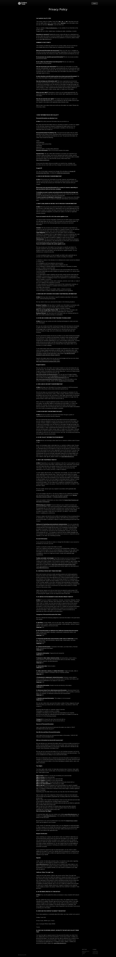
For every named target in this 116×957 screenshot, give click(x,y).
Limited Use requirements (63, 173)
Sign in (94, 3)
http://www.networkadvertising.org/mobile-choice (49, 379)
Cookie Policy (95, 951)
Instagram (84, 952)
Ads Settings (54, 376)
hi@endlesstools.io (85, 951)
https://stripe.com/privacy (42, 160)
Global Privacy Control (71, 820)
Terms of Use (95, 952)
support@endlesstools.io (67, 456)
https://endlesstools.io (51, 28)
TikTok (83, 953)
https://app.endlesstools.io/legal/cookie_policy (48, 361)
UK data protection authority (60, 497)
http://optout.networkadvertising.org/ (57, 377)
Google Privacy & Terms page (66, 380)
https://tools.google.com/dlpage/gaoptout (47, 374)
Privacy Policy (95, 953)
